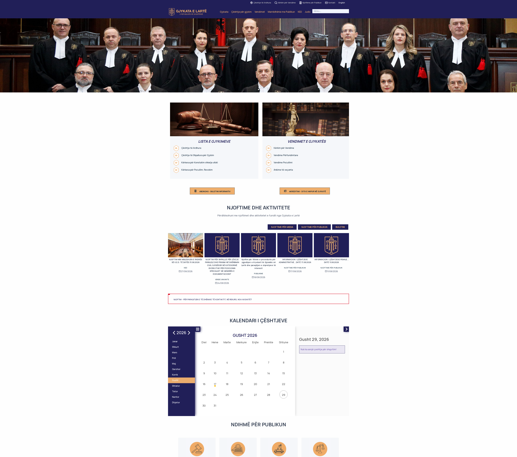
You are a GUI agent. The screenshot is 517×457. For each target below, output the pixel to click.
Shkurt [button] (175, 346)
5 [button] (241, 362)
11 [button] (227, 373)
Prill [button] (174, 358)
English (342, 2)
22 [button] (283, 384)
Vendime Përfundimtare (286, 155)
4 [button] (227, 362)
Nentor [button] (175, 396)
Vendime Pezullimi (283, 162)
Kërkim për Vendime (287, 2)
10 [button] (215, 373)
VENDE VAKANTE (222, 279)
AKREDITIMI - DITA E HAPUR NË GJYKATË (307, 191)
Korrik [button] (175, 374)
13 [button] (255, 373)
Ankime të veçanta (283, 169)
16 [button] (204, 384)
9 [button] (204, 373)
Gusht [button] (175, 380)
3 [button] (215, 362)
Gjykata (224, 11)
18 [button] (227, 384)
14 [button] (268, 373)
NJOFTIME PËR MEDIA (282, 227)
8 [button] (283, 362)
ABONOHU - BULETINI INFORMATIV (214, 191)
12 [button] (241, 373)
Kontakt (331, 2)
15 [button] (283, 373)
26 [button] (241, 395)
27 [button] (255, 395)
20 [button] (255, 384)
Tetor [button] (175, 391)
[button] (258, 89)
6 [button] (255, 362)
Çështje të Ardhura (262, 2)
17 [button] (215, 384)
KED (300, 11)
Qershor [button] (176, 369)
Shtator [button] (176, 385)
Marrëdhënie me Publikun (281, 11)
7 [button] (268, 362)
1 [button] (283, 352)
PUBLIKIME (258, 273)
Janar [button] (175, 341)
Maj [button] (174, 363)
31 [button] (215, 405)
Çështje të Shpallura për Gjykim (197, 155)
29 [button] (283, 395)
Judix (307, 11)
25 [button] (227, 395)
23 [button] (204, 395)
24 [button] (215, 395)
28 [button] (268, 395)
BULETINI (340, 227)
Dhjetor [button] (176, 402)
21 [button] (268, 384)
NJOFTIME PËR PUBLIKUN (314, 227)
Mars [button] (174, 352)
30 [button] (204, 405)
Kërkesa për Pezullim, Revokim (197, 169)
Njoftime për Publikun (312, 2)
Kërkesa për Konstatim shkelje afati (199, 162)
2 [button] (204, 362)
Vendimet (260, 11)
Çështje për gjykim (241, 11)
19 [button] (241, 384)
